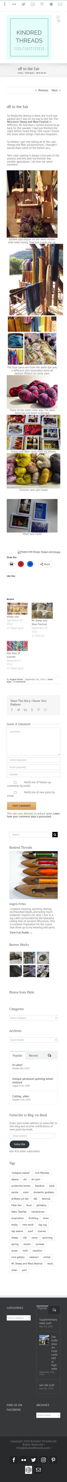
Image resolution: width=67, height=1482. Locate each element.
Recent (33, 1055)
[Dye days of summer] (17, 646)
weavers (34, 1257)
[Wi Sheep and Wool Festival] (42, 611)
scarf (30, 1231)
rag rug (42, 1224)
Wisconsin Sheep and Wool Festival (27, 122)
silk (25, 1237)
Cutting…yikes (20, 1096)
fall (35, 1198)
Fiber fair (16, 1205)
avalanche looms (20, 1185)
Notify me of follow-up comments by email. (29, 783)
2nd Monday (42, 1172)
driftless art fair (20, 1198)
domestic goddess (44, 1192)
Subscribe (19, 1144)
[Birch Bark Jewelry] (42, 971)
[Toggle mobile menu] (58, 17)
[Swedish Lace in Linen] (29, 957)
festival (46, 1198)
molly (14, 1224)
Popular (17, 1055)
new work (28, 1224)
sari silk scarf (46, 1385)
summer (40, 1244)
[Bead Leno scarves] (15, 971)
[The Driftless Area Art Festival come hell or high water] (44, 1340)
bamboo (39, 1185)
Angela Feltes (16, 679)
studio (27, 1244)
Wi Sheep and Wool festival (26, 1263)
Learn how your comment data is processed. (33, 815)
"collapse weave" (20, 1172)
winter (47, 1257)
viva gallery (18, 1257)
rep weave (17, 1231)
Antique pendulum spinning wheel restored (32, 1080)
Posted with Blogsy (50, 552)
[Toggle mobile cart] (58, 21)
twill (25, 1250)
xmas (14, 1270)
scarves (42, 1231)
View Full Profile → (21, 932)
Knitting (33, 1218)
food (29, 1205)
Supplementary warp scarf (48, 1321)
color (26, 1192)
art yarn (35, 1179)
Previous (43, 90)
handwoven (38, 1211)
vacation (37, 1250)
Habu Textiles (19, 1211)
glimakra (41, 1205)
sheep (14, 1237)
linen (46, 1218)
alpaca (15, 1179)
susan (14, 1250)
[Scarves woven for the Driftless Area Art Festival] (29, 971)
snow (35, 1237)
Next (55, 90)
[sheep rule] (17, 609)
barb (52, 1185)
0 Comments (20, 681)
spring (15, 1244)
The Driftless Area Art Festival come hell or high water (54, 1352)
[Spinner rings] (15, 957)
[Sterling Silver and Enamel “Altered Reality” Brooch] (42, 957)
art (25, 1179)
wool (50, 1263)
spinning (47, 1237)
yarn (24, 1270)
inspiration (17, 1218)
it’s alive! (17, 1065)
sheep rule (13, 616)
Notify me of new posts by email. (31, 794)
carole (14, 1192)
